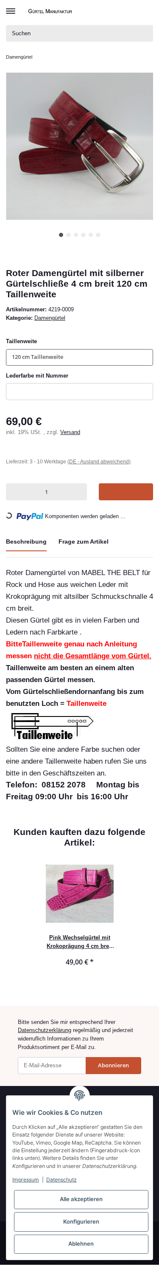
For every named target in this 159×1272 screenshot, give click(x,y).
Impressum (25, 1179)
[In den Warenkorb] (126, 491)
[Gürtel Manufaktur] (51, 11)
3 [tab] (76, 235)
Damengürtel (49, 318)
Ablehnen (81, 1243)
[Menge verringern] (14, 491)
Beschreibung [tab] (26, 541)
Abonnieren (113, 1065)
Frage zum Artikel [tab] (84, 541)
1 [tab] (61, 235)
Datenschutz (61, 1179)
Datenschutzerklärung (44, 1030)
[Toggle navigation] (10, 7)
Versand (70, 432)
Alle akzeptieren (81, 1199)
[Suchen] (145, 33)
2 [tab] (68, 235)
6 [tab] (98, 235)
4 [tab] (83, 235)
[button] (132, 11)
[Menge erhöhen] (79, 491)
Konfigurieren (81, 1221)
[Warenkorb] (146, 11)
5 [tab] (91, 235)
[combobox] (79, 357)
